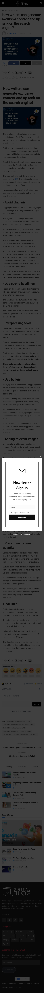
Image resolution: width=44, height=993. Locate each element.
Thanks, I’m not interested (22, 534)
